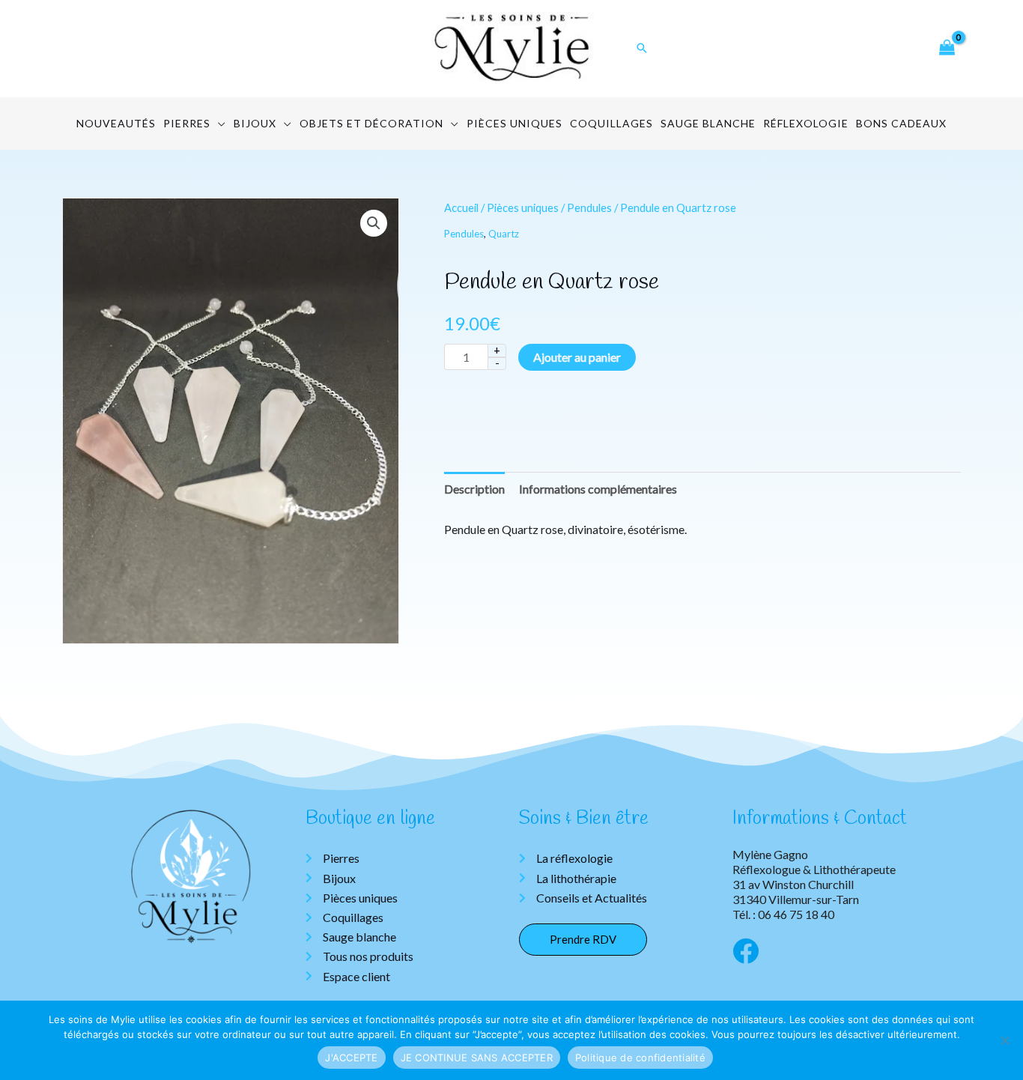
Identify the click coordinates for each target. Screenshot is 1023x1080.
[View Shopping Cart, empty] (946, 48)
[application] (218, 123)
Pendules (589, 207)
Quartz (503, 234)
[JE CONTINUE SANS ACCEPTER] (1004, 1040)
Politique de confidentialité (640, 1058)
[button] (373, 223)
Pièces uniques (523, 207)
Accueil (461, 207)
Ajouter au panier (577, 357)
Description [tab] (474, 489)
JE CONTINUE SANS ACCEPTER (477, 1058)
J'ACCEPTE (351, 1058)
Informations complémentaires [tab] (598, 489)
